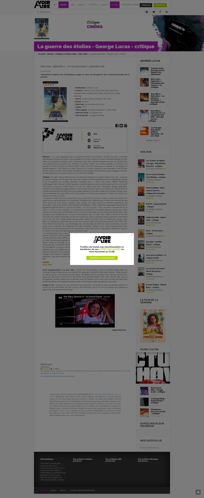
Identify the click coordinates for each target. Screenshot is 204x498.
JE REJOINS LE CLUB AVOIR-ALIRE (102, 258)
